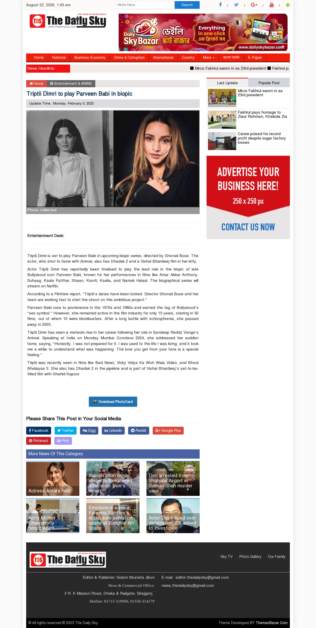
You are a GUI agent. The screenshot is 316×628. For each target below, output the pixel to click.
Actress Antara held (49, 491)
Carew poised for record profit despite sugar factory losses (262, 138)
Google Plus (170, 430)
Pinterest (40, 440)
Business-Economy (89, 57)
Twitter (67, 430)
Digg (91, 430)
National (59, 57)
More (207, 57)
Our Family (276, 556)
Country (188, 57)
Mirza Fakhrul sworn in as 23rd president (220, 68)
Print (65, 440)
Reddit (140, 430)
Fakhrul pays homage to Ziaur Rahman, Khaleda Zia (262, 114)
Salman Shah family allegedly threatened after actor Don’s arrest (110, 483)
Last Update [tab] (227, 83)
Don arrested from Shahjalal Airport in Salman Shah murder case (170, 483)
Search (187, 5)
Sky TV (226, 556)
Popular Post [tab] (269, 83)
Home (39, 57)
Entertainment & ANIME (73, 83)
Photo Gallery (250, 556)
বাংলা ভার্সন (231, 57)
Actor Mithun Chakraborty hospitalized (41, 523)
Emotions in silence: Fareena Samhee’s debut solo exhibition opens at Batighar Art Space (111, 518)
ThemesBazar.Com (272, 623)
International (163, 57)
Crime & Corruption (129, 57)
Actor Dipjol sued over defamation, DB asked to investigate (172, 523)
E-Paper (255, 57)
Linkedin (115, 430)
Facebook (39, 430)
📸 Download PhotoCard (113, 402)
